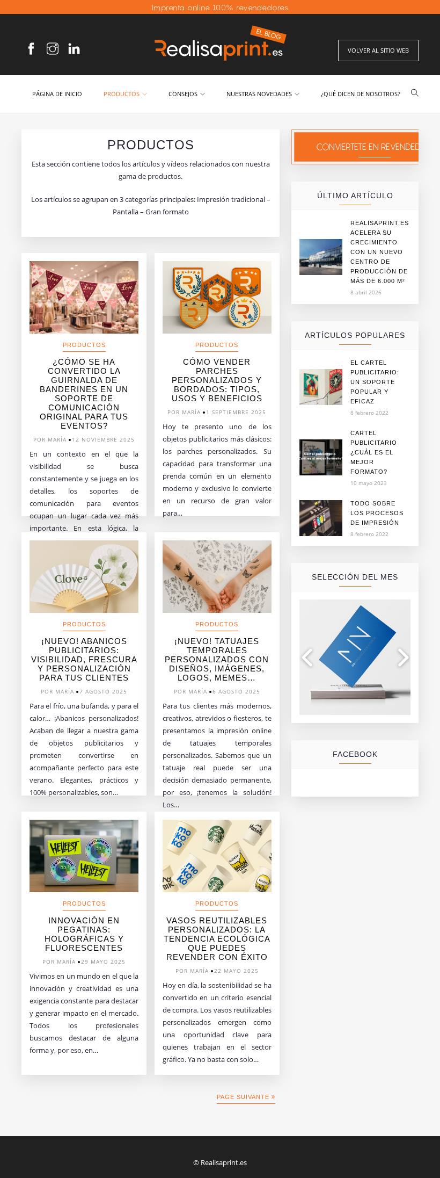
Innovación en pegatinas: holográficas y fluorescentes (84, 934)
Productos (122, 94)
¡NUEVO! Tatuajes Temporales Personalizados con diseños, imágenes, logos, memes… (217, 659)
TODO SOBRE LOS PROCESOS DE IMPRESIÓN (377, 513)
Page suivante (244, 1097)
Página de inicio (57, 94)
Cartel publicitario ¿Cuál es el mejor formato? (373, 452)
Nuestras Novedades (259, 94)
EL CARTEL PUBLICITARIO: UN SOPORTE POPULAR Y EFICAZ (374, 381)
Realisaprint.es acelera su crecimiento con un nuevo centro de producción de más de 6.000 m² (379, 252)
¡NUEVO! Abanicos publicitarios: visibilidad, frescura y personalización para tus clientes (84, 659)
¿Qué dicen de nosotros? (360, 94)
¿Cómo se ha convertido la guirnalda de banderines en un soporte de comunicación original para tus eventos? (84, 393)
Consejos (182, 94)
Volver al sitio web (378, 50)
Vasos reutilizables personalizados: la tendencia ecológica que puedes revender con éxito (217, 939)
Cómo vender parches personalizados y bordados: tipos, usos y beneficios (217, 380)
